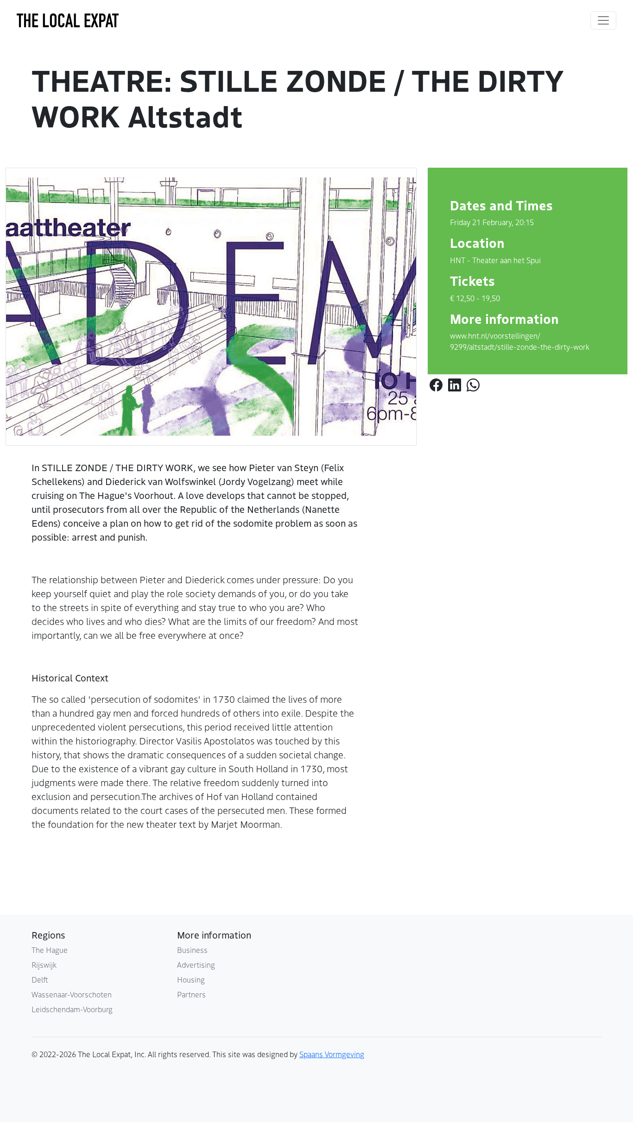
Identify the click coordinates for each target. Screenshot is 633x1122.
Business (192, 950)
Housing (191, 979)
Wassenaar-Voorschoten (72, 994)
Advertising (196, 964)
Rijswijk (44, 964)
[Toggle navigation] (603, 20)
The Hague (50, 950)
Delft (40, 979)
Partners (191, 994)
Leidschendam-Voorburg (72, 1009)
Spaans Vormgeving (331, 1054)
